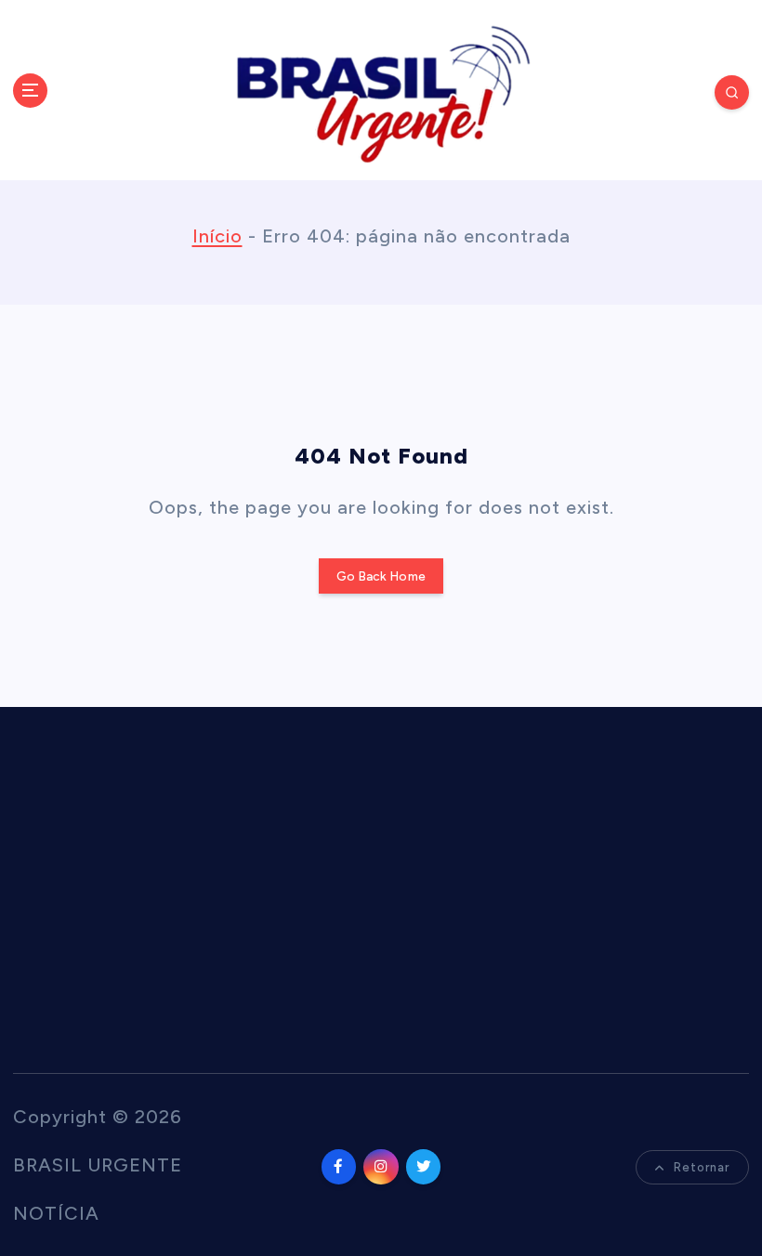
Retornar (701, 1167)
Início (217, 236)
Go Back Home (381, 576)
